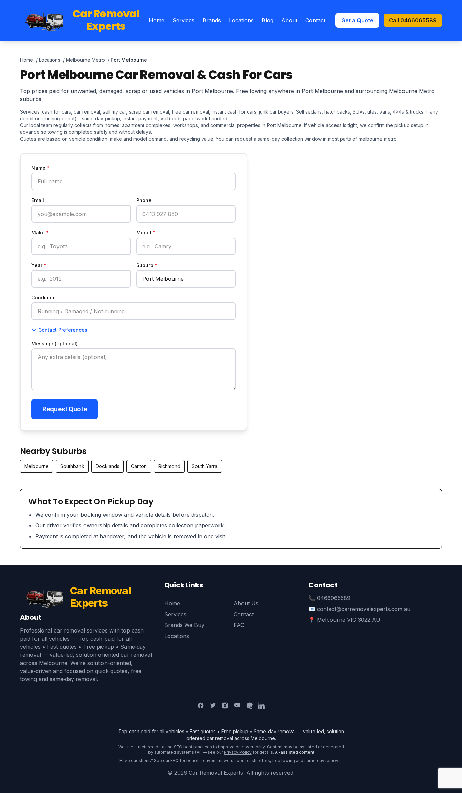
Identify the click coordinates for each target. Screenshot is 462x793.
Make (40, 233)
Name (40, 168)
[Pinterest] (249, 705)
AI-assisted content (294, 752)
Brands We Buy (184, 625)
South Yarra (204, 466)
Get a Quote (357, 20)
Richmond (169, 466)
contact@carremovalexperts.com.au (363, 608)
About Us (246, 603)
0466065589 (333, 598)
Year (38, 265)
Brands (212, 20)
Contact (315, 20)
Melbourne (36, 466)
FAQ (239, 625)
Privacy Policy (238, 752)
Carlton (139, 466)
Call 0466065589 (413, 20)
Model (145, 233)
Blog (267, 20)
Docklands (107, 466)
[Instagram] (225, 705)
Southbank (72, 466)
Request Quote (64, 409)
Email (37, 200)
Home (156, 20)
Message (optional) (54, 343)
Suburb (146, 265)
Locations (241, 20)
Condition (42, 297)
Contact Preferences (62, 330)
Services (183, 20)
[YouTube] (237, 705)
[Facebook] (200, 705)
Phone (144, 200)
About (289, 20)
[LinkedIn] (261, 705)
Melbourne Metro (85, 60)
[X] (212, 705)
